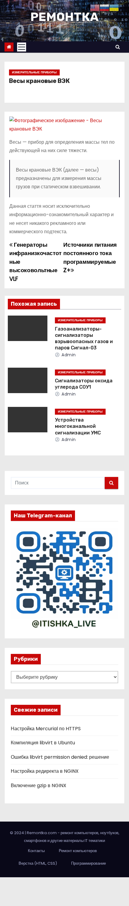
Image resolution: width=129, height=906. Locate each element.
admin (68, 355)
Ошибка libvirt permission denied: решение (60, 757)
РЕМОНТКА (64, 17)
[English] (95, 7)
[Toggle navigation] (22, 47)
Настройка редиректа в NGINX (45, 771)
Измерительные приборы (34, 72)
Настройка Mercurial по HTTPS (46, 728)
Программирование (88, 863)
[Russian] (104, 7)
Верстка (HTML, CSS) (38, 863)
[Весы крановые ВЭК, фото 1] (64, 124)
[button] (117, 46)
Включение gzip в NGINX (38, 785)
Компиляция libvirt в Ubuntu (43, 742)
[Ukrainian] (114, 7)
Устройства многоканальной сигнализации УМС (78, 426)
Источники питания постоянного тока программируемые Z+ (89, 257)
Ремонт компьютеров (78, 851)
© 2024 (17, 833)
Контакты (36, 851)
